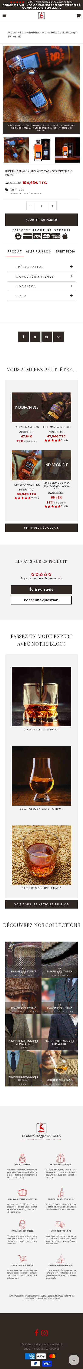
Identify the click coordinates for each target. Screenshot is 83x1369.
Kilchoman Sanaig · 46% (56, 427)
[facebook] (23, 337)
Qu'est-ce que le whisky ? (41, 729)
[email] (58, 337)
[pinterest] (47, 337)
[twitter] (35, 337)
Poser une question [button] (41, 600)
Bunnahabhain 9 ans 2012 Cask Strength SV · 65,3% (39, 173)
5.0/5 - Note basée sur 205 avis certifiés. (50, 2)
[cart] (78, 15)
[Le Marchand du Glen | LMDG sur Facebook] (36, 1334)
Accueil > (13, 32)
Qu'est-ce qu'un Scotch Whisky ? (41, 808)
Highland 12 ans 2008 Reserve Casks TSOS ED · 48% (56, 486)
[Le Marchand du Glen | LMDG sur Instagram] (45, 1334)
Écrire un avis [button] (41, 589)
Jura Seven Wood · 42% (27, 485)
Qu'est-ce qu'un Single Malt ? (42, 888)
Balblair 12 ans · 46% (27, 427)
